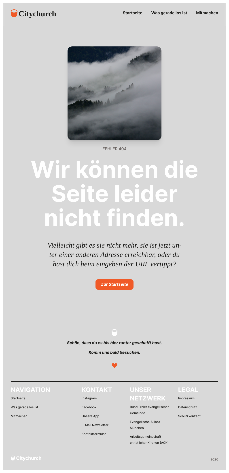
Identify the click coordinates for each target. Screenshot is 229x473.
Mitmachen (207, 13)
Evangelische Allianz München (145, 425)
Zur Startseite (114, 284)
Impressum (186, 398)
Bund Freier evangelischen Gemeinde (150, 410)
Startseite (132, 13)
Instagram (89, 398)
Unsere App (90, 416)
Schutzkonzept (189, 416)
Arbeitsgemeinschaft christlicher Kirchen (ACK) (149, 440)
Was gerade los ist (169, 13)
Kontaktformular (94, 434)
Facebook (89, 407)
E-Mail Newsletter (95, 425)
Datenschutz (187, 407)
